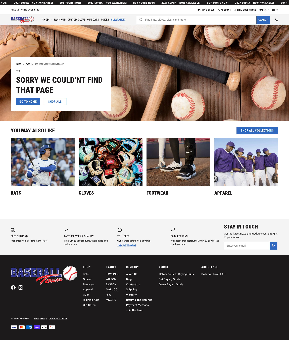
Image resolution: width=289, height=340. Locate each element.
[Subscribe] (273, 246)
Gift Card (93, 19)
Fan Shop (60, 19)
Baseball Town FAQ (213, 274)
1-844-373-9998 (126, 245)
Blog (129, 279)
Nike (108, 294)
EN (273, 10)
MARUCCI (112, 289)
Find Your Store (247, 10)
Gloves (86, 193)
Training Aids (91, 299)
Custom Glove (76, 19)
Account (226, 10)
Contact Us (133, 284)
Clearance (118, 19)
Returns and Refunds (139, 299)
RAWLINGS (112, 274)
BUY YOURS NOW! (62, 2)
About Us (131, 274)
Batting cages (206, 10)
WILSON (111, 279)
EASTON (111, 284)
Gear (86, 294)
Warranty (132, 294)
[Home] (22, 19)
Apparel (223, 193)
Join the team (134, 310)
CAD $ (262, 10)
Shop (45, 19)
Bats (16, 193)
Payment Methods (137, 305)
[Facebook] (13, 287)
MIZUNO (111, 299)
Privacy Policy (40, 318)
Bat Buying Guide (169, 279)
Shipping (131, 289)
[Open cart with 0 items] (276, 20)
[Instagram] (20, 287)
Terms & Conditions (58, 318)
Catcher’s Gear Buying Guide (177, 274)
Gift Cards (89, 305)
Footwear (157, 193)
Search (263, 19)
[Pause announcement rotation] (287, 3)
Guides (105, 19)
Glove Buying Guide (171, 284)
